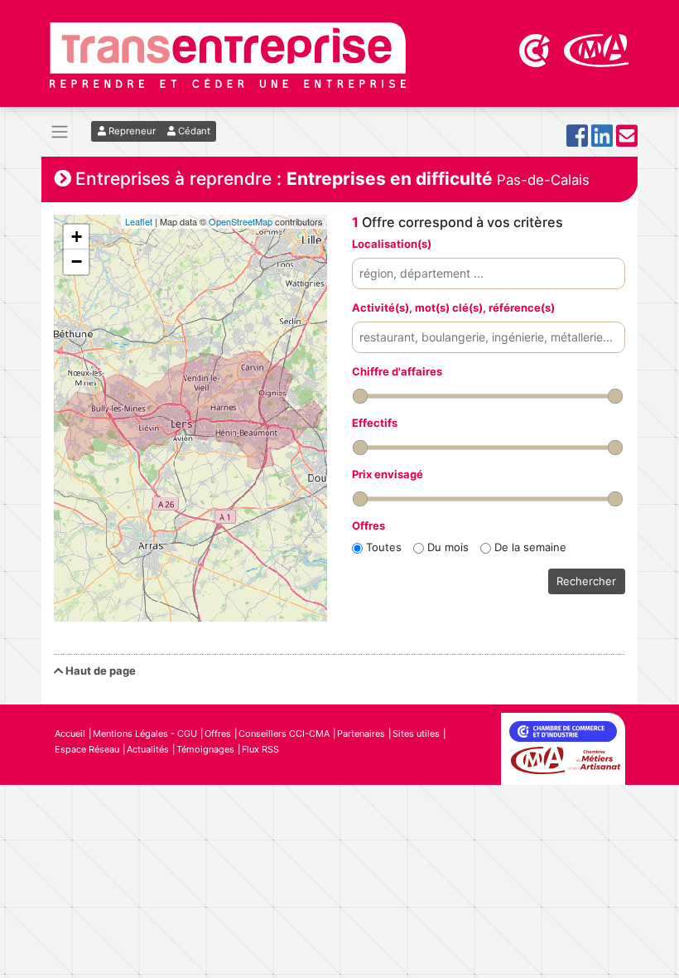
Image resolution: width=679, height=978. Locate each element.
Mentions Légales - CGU (145, 733)
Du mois (448, 547)
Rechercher (586, 581)
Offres (218, 733)
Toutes (384, 547)
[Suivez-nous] (577, 140)
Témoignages (205, 749)
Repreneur (131, 131)
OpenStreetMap (240, 221)
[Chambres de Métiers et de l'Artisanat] (596, 49)
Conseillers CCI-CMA (284, 733)
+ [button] (76, 236)
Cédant (193, 131)
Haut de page (99, 670)
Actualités (148, 749)
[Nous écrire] (627, 140)
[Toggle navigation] (59, 132)
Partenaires (361, 733)
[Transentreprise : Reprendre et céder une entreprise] (228, 54)
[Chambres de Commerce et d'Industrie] (535, 49)
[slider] (360, 396)
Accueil (70, 733)
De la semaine (530, 547)
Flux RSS (260, 749)
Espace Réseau (87, 749)
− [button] (76, 261)
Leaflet (138, 221)
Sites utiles (416, 733)
